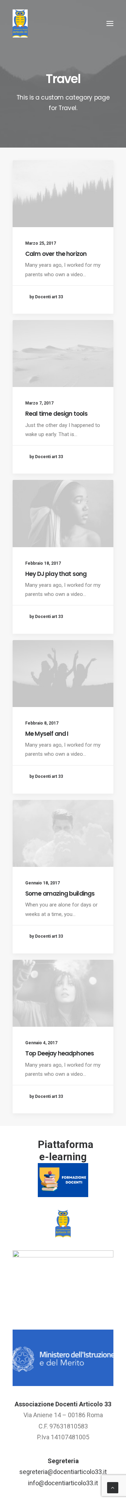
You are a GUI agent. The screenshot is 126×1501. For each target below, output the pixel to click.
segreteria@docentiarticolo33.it (63, 1471)
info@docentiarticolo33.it (63, 1483)
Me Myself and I (46, 733)
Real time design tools (56, 413)
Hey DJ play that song (55, 574)
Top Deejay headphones (59, 1053)
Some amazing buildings (59, 893)
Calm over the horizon (55, 254)
